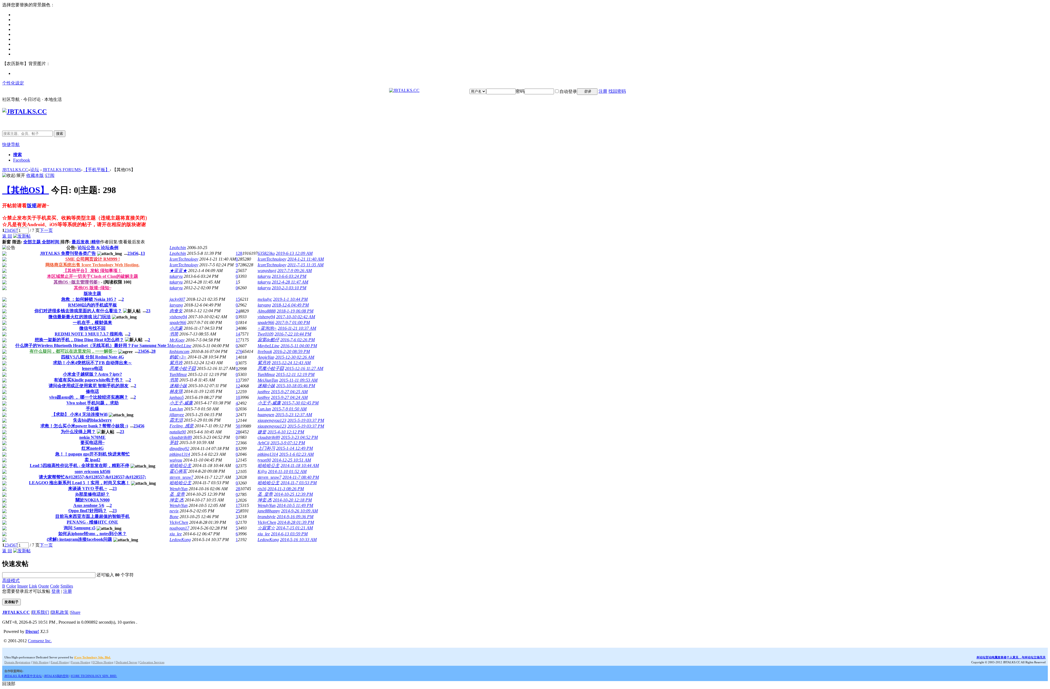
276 (239, 351)
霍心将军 (178, 471)
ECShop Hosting (102, 662)
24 (238, 311)
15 (238, 299)
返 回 (7, 236)
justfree (264, 391)
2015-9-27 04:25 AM (289, 391)
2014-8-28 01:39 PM (295, 522)
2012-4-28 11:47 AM (290, 282)
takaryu (176, 276)
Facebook (21, 160)
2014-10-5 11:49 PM (295, 505)
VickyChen (179, 522)
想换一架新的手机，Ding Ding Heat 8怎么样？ (79, 339)
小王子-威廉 (181, 403)
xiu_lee (176, 534)
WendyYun (179, 488)
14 (238, 334)
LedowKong (180, 539)
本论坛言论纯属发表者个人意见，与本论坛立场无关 (1011, 657)
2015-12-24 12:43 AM (291, 362)
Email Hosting (60, 662)
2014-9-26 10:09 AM (299, 511)
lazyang (176, 305)
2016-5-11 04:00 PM (299, 345)
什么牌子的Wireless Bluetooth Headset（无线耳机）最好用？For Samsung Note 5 (92, 345)
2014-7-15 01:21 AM (294, 527)
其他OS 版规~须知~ (92, 287)
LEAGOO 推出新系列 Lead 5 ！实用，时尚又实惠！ (79, 482)
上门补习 (266, 448)
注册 (603, 91)
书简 (174, 334)
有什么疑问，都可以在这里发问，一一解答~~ (73, 351)
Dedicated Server (126, 662)
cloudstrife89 (181, 437)
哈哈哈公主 (180, 465)
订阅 (50, 175)
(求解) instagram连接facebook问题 (79, 539)
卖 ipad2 (92, 459)
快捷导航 (11, 144)
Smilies (66, 586)
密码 (520, 91)
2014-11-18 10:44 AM (300, 465)
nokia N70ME (92, 437)
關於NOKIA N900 (92, 500)
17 (238, 340)
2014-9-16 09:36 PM (295, 516)
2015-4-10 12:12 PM (285, 432)
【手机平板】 (96, 169)
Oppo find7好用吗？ (87, 510)
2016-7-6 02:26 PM (297, 339)
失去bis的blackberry (92, 420)
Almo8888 (267, 311)
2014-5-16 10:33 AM (298, 539)
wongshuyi (267, 270)
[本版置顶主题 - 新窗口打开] (4, 271)
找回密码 (617, 91)
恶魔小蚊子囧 (183, 368)
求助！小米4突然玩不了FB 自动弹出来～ (92, 362)
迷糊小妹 (178, 385)
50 (238, 426)
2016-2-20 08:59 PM (291, 351)
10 (238, 397)
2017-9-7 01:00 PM (292, 322)
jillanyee (177, 414)
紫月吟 (176, 362)
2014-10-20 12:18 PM (292, 500)
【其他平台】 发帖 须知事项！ (92, 270)
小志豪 (176, 328)
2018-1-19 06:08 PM (295, 311)
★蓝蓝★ (178, 270)
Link (33, 586)
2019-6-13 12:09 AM (294, 253)
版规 (32, 205)
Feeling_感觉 (182, 426)
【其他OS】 (25, 190)
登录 (55, 591)
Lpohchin (178, 247)
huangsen (266, 414)
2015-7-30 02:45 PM (300, 403)
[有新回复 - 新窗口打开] (4, 300)
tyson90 (264, 460)
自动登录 (568, 91)
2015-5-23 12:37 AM (293, 414)
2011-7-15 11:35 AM (305, 264)
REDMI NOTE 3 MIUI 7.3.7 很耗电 (89, 334)
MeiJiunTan (268, 380)
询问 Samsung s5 (79, 527)
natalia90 (178, 432)
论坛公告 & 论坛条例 (98, 247)
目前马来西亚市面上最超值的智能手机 (92, 516)
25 (238, 511)
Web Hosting (41, 662)
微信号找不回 (92, 328)
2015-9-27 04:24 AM (289, 397)
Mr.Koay (177, 340)
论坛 (34, 169)
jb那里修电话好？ (92, 494)
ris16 (262, 488)
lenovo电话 (92, 368)
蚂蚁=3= (178, 357)
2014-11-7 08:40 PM (300, 477)
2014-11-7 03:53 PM (299, 482)
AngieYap (266, 357)
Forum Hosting (80, 662)
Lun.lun (176, 409)
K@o (262, 471)
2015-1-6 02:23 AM (296, 454)
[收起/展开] (13, 176)
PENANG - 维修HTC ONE (92, 522)
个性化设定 (13, 83)
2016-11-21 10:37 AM (297, 328)
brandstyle (267, 516)
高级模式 (11, 580)
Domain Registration (17, 662)
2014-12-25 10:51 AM (291, 460)
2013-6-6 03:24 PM (289, 276)
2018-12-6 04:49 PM (290, 305)
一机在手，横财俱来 (92, 322)
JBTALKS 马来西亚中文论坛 (23, 676)
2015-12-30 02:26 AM (294, 357)
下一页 (46, 230)
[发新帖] (22, 236)
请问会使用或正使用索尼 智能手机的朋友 (89, 385)
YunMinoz (178, 374)
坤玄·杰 (177, 500)
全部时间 (51, 242)
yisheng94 (178, 316)
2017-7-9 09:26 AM (294, 270)
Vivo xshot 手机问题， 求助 (92, 403)
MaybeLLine (180, 345)
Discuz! (32, 631)
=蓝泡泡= (267, 328)
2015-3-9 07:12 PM (287, 442)
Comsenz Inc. (40, 640)
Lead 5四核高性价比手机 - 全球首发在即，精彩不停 (79, 465)
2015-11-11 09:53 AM (298, 380)
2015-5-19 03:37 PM (305, 420)
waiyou (176, 460)
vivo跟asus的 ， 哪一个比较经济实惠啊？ (88, 397)
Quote (43, 586)
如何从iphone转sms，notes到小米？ (92, 533)
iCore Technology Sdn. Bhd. (92, 657)
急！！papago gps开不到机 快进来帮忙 (92, 454)
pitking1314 (180, 454)
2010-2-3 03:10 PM (289, 287)
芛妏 (174, 442)
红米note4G (92, 448)
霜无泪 (176, 420)
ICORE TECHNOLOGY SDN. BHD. (94, 676)
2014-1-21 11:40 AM (305, 259)
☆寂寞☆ (266, 527)
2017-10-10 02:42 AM (295, 316)
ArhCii (263, 442)
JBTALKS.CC (15, 169)
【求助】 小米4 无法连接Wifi (79, 414)
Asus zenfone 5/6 (88, 505)
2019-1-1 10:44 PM (290, 299)
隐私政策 (60, 612)
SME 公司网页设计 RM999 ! (92, 259)
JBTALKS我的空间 (56, 676)
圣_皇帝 (177, 494)
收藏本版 (35, 175)
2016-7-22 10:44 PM (293, 334)
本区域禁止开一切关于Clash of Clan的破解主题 (92, 276)
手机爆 (92, 408)
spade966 (178, 322)
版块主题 (92, 293)
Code (54, 586)
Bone (174, 516)
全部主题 (32, 242)
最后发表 (81, 242)
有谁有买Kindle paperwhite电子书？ (88, 380)
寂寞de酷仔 (268, 339)
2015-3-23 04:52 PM (299, 437)
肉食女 (176, 310)
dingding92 (179, 448)
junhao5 (177, 397)
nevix (174, 511)
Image (22, 586)
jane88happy (269, 511)
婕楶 (262, 432)
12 (238, 386)
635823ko (266, 253)
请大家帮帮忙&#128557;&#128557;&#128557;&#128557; (92, 477)
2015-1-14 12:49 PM (294, 448)
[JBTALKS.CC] (404, 90)
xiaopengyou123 (272, 420)
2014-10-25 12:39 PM (293, 494)
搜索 (59, 134)
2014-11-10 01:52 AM (287, 471)
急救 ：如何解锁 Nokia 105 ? (88, 299)
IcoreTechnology (184, 259)
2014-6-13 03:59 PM (289, 534)
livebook (265, 351)
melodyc (265, 299)
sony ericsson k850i (92, 471)
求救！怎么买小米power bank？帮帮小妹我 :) (84, 426)
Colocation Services (151, 662)
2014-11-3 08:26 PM (285, 488)
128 (239, 253)
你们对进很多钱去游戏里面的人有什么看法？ (78, 310)
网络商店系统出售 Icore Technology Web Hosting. (92, 264)
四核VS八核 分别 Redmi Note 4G (92, 357)
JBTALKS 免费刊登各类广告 (68, 253)
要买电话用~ (92, 442)
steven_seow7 (181, 477)
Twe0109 (265, 334)
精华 (95, 242)
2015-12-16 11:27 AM (304, 368)
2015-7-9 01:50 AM (289, 409)
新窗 (6, 242)
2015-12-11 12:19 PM (295, 374)
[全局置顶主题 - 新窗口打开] (4, 254)
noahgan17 (179, 528)
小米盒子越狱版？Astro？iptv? (92, 374)
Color (11, 586)
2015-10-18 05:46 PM (295, 385)
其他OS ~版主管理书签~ (77, 282)
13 (143, 253)
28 (153, 351)
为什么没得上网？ (78, 431)
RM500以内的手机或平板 (92, 305)
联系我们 (40, 612)
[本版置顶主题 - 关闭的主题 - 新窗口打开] (4, 277)
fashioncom (179, 351)
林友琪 (176, 391)
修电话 (92, 391)
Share (75, 612)
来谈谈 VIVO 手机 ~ (87, 488)
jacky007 (177, 299)
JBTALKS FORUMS (62, 169)
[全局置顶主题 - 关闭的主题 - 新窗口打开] (4, 260)
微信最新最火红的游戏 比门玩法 (79, 316)
